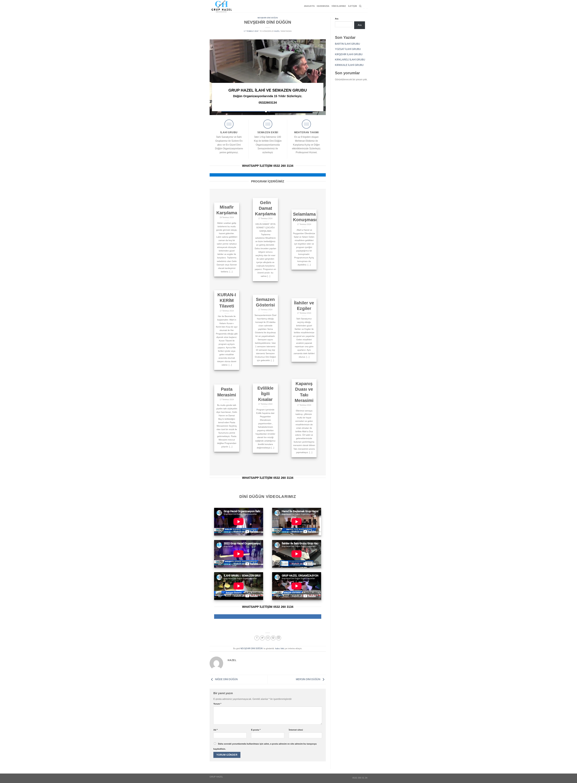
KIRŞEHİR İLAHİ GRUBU (349, 54)
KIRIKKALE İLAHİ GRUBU (349, 65)
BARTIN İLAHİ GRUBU (347, 44)
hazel (277, 31)
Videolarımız (338, 6)
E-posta (255, 730)
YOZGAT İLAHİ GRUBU (348, 49)
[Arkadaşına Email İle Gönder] (267, 637)
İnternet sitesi (296, 730)
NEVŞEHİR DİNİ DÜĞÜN (268, 18)
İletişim (352, 6)
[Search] (360, 6)
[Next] (319, 77)
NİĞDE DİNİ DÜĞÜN (226, 679)
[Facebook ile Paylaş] (256, 637)
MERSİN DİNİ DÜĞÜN (308, 679)
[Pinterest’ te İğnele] (273, 637)
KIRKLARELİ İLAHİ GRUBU (350, 59)
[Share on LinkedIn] (278, 637)
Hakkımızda (323, 6)
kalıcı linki (279, 648)
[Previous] (215, 77)
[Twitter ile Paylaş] (262, 637)
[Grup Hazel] (223, 6)
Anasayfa (309, 6)
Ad (215, 730)
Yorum (217, 704)
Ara (336, 18)
